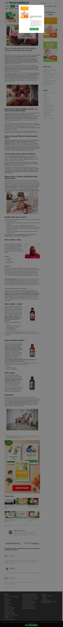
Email (31, 11)
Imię (30, 6)
